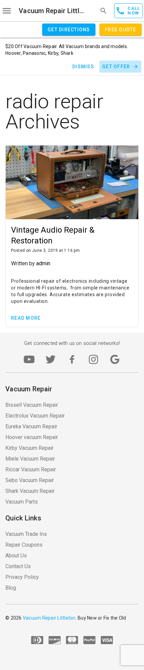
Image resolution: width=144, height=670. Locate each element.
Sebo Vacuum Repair (29, 480)
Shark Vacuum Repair (30, 491)
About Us (16, 555)
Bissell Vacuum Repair (31, 405)
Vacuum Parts (21, 502)
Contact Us (18, 566)
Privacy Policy (22, 577)
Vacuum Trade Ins (26, 534)
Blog (10, 588)
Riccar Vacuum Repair (30, 469)
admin (43, 263)
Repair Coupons (24, 545)
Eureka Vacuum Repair (31, 426)
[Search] (103, 11)
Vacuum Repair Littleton (53, 11)
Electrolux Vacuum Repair (35, 415)
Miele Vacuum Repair (30, 459)
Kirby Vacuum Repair (29, 448)
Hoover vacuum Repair (31, 437)
